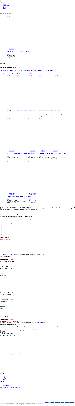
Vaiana (30, 196)
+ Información (11, 49)
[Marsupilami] (29, 118)
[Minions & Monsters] (40, 118)
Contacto (4, 8)
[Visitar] (1, 227)
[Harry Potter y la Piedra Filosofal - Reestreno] (8, 16)
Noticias (4, 6)
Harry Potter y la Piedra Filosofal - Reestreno (19, 51)
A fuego (9, 110)
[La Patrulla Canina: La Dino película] (8, 118)
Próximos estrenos (5, 5)
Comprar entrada (12, 58)
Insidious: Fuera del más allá (46, 110)
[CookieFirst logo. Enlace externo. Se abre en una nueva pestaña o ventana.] (1, 400)
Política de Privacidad (6, 384)
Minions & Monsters (44, 153)
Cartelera (4, 4)
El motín (31, 110)
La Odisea (57, 110)
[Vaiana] (29, 161)
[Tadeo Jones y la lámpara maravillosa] (8, 161)
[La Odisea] (56, 75)
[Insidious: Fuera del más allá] (40, 75)
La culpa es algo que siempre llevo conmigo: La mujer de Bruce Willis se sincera (17, 250)
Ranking (4, 7)
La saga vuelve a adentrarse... (8, 247)
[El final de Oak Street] (18, 75)
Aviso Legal (5, 383)
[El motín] (30, 75)
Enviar (11, 354)
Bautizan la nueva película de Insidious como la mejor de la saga (13, 241)
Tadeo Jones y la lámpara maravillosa (17, 196)
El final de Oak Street (22, 110)
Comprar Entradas (12, 48)
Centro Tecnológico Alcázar (15, 387)
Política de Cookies (6, 385)
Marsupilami (31, 153)
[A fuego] (8, 75)
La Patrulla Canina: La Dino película (17, 153)
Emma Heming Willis (5, 254)
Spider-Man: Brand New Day (58, 153)
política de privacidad (15, 352)
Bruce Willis (16, 254)
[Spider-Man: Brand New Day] (52, 118)
